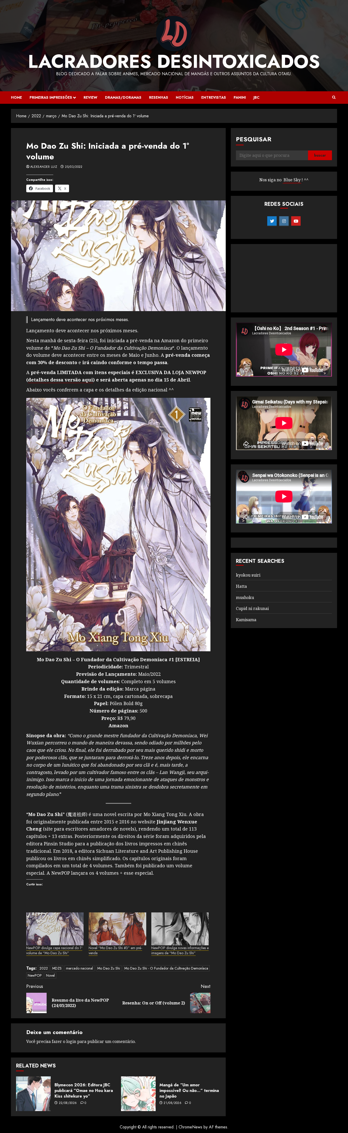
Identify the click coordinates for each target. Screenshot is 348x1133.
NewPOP (35, 975)
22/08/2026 (68, 1103)
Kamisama (246, 619)
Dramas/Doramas (123, 97)
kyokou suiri (248, 575)
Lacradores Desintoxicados (174, 61)
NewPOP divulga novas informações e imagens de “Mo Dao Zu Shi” (180, 950)
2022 (43, 968)
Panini (240, 97)
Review (90, 97)
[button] (334, 97)
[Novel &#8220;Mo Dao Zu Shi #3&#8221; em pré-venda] (117, 928)
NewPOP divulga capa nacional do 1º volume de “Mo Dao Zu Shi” (54, 950)
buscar (320, 155)
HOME (16, 97)
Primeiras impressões (51, 97)
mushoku (245, 597)
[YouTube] (296, 221)
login (71, 1041)
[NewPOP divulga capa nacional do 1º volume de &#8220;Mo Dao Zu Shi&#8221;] (55, 928)
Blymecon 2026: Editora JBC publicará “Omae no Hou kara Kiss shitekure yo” (84, 1090)
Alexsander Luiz (43, 167)
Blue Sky (292, 180)
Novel (50, 975)
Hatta (241, 586)
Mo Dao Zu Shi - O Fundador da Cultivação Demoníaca (166, 968)
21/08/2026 (172, 1103)
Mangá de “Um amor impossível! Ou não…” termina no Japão (189, 1090)
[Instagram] (284, 221)
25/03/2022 (74, 167)
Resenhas (158, 97)
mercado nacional (79, 968)
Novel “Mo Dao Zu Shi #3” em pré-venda (115, 950)
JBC (256, 97)
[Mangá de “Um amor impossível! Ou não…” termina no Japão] (138, 1093)
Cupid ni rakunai (252, 608)
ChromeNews (190, 1127)
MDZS (57, 968)
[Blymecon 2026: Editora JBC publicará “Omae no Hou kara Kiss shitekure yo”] (33, 1093)
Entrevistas (213, 97)
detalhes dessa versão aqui (60, 380)
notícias (185, 97)
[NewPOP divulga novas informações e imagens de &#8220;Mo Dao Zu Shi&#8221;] (180, 928)
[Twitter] (272, 221)
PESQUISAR (253, 139)
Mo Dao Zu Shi (108, 968)
